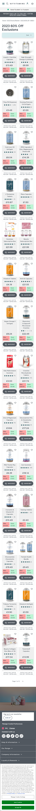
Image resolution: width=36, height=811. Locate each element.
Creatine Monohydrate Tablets (26, 373)
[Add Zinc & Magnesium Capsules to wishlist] (15, 403)
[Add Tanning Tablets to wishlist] (32, 495)
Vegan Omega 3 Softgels (10, 322)
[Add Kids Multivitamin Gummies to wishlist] (15, 355)
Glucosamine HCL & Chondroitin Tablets (26, 420)
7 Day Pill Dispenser (10, 102)
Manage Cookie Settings (18, 797)
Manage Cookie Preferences (12, 724)
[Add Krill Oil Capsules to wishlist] (32, 263)
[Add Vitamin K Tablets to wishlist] (15, 263)
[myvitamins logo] (17, 3)
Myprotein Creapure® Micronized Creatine (26, 325)
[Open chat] (21, 736)
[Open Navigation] (3, 3)
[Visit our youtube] (17, 736)
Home (4, 20)
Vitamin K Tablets (9, 278)
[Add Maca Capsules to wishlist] (32, 179)
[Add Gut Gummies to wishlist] (32, 450)
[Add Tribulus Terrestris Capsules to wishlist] (15, 589)
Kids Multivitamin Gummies (10, 372)
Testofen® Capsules (26, 650)
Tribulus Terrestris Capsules (9, 605)
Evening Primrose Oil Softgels (26, 103)
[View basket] (32, 3)
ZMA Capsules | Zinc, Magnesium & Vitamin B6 (26, 149)
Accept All (18, 807)
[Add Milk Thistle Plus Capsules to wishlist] (15, 450)
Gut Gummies (26, 465)
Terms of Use (21, 793)
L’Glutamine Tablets (9, 195)
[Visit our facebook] (8, 736)
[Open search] (7, 3)
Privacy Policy (11, 793)
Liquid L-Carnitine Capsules (9, 58)
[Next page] (23, 681)
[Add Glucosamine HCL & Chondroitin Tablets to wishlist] (32, 403)
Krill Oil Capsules (26, 278)
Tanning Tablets (26, 510)
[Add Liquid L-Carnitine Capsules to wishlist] (15, 42)
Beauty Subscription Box (26, 240)
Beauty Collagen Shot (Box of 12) (10, 650)
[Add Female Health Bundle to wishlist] (32, 542)
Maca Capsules (26, 194)
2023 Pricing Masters (13, 20)
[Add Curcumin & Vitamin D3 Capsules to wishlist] (15, 495)
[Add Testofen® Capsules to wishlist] (32, 634)
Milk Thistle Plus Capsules (9, 466)
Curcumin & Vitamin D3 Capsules (10, 512)
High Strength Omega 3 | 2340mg (26, 58)
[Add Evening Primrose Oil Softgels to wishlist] (32, 87)
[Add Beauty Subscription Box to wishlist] (32, 224)
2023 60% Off (25, 20)
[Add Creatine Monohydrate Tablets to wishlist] (32, 355)
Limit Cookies (18, 802)
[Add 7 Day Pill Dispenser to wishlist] (15, 87)
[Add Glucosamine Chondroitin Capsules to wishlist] (15, 542)
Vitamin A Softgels (26, 604)
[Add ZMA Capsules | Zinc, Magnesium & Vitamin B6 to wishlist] (32, 132)
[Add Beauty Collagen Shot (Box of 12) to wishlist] (15, 634)
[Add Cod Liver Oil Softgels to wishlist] (15, 132)
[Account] (27, 3)
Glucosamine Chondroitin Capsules (9, 559)
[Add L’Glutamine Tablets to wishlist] (15, 179)
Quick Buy (11, 76)
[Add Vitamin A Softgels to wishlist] (32, 589)
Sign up (8, 718)
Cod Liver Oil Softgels (9, 148)
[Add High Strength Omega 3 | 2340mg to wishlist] (32, 42)
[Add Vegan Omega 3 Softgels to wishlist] (15, 306)
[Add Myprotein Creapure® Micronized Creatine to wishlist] (32, 306)
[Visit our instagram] (4, 736)
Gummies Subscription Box (10, 240)
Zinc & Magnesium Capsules (9, 419)
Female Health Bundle (26, 558)
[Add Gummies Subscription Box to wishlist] (15, 224)
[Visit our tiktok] (12, 736)
